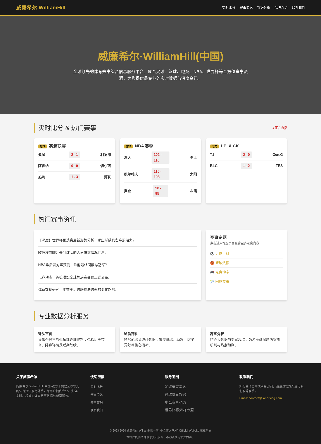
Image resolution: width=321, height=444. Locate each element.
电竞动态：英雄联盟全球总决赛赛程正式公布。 (75, 277)
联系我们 (298, 7)
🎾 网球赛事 (219, 281)
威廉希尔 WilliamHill (41, 7)
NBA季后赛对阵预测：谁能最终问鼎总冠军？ (73, 265)
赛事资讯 (246, 7)
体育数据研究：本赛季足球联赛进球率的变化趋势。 (78, 289)
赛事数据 (96, 402)
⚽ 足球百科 (219, 253)
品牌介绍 (281, 7)
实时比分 (228, 7)
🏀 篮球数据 (219, 263)
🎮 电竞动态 (219, 272)
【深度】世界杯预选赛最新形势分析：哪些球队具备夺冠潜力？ (87, 240)
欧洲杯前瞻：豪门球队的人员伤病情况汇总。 (73, 253)
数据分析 (263, 7)
